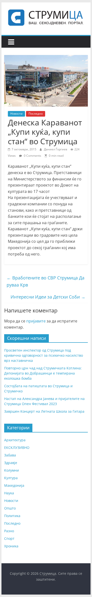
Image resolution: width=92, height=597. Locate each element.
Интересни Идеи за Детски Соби (48, 297)
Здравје (10, 462)
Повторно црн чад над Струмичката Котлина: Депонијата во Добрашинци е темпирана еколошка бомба (43, 373)
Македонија (14, 485)
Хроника (11, 546)
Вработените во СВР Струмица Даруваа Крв (45, 281)
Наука (9, 493)
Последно (35, 113)
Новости (16, 113)
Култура (11, 477)
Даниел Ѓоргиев (56, 149)
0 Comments (32, 156)
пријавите (36, 321)
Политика (12, 515)
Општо (10, 508)
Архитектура (15, 440)
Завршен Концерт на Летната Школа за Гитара (44, 411)
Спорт (9, 538)
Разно (9, 531)
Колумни (11, 470)
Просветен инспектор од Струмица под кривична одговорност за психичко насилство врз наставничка (43, 355)
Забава (10, 455)
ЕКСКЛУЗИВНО (16, 447)
